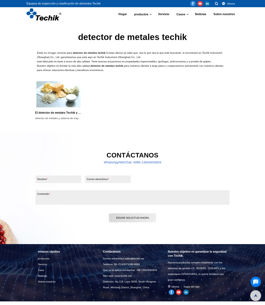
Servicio (163, 14)
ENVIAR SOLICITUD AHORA (132, 217)
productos (141, 14)
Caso (41, 270)
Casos (180, 14)
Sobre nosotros (224, 14)
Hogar (122, 14)
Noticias (200, 14)
